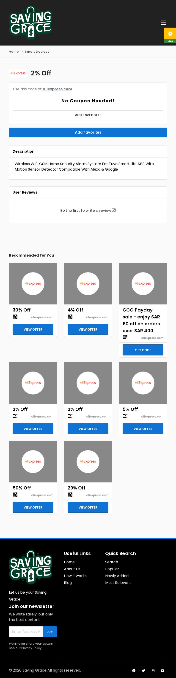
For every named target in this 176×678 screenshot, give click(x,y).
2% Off (20, 409)
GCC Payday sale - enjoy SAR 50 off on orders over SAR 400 (141, 320)
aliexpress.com (57, 89)
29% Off (76, 488)
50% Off (22, 488)
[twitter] (143, 670)
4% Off (75, 310)
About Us (72, 569)
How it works (75, 575)
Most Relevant (118, 582)
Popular (112, 569)
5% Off (130, 409)
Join (50, 631)
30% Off (22, 310)
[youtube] (162, 670)
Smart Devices (37, 52)
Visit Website (88, 115)
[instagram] (153, 670)
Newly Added (117, 575)
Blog (68, 582)
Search (111, 562)
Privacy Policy (31, 648)
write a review (98, 210)
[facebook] (134, 670)
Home (14, 52)
